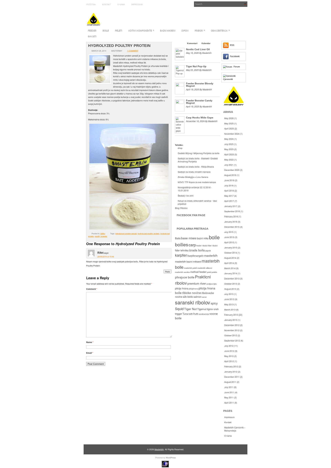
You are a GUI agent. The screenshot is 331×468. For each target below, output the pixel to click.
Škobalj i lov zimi (185, 195)
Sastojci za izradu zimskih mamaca (194, 171)
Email (89, 352)
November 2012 (231, 330)
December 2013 (231, 278)
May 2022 (229, 159)
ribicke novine (191, 292)
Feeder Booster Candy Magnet (199, 101)
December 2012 (231, 325)
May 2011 (229, 397)
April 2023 (229, 154)
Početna (91, 4)
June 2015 (229, 237)
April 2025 (229, 128)
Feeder (92, 30)
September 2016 (232, 211)
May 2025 (229, 123)
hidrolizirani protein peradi (126, 233)
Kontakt (106, 4)
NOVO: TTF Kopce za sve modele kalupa (197, 182)
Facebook (235, 56)
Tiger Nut (190, 309)
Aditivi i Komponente (141, 30)
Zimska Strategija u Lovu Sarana (193, 176)
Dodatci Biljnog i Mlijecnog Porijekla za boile (198, 153)
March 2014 (229, 268)
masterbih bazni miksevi (188, 261)
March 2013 (229, 309)
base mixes (188, 238)
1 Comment (132, 50)
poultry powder (101, 236)
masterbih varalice (182, 272)
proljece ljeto (212, 284)
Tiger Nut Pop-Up (196, 66)
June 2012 (229, 350)
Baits (177, 238)
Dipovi (185, 30)
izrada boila (197, 250)
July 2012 (228, 345)
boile (214, 237)
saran (204, 297)
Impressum (137, 4)
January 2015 (230, 247)
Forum (237, 67)
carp (192, 244)
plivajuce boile (184, 277)
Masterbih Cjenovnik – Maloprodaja (234, 429)
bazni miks (202, 238)
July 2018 (228, 185)
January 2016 (230, 221)
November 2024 (231, 133)
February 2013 (231, 314)
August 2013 (230, 288)
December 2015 (231, 226)
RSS (232, 45)
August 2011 (230, 381)
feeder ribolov (202, 245)
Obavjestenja (220, 30)
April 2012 (229, 361)
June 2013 (229, 299)
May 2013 (229, 304)
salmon (198, 296)
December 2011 (231, 376)
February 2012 (231, 366)
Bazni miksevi (167, 30)
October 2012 (230, 335)
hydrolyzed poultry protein (148, 233)
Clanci (180, 43)
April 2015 (229, 242)
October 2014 (230, 252)
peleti (209, 272)
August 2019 (230, 175)
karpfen (181, 255)
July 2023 (228, 144)
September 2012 (232, 340)
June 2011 (229, 392)
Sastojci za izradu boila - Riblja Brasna (196, 166)
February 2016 (231, 216)
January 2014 (230, 273)
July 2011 (228, 387)
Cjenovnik (228, 79)
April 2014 (229, 262)
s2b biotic (188, 296)
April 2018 (229, 190)
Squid (179, 308)
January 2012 (230, 371)
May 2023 (229, 149)
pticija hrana (181, 288)
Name (89, 342)
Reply (167, 271)
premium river (196, 283)
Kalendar (206, 43)
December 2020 (231, 169)
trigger (178, 313)
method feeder (198, 272)
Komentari (192, 43)
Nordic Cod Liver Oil (198, 49)
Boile (106, 30)
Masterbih (159, 449)
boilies (181, 244)
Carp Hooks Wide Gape (199, 117)
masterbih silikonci (204, 268)
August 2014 (230, 257)
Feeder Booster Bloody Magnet (199, 84)
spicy (214, 303)
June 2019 (229, 180)
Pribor (200, 30)
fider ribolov (213, 245)
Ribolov (184, 208)
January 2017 (230, 206)
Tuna (185, 313)
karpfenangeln (196, 255)
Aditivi (102, 233)
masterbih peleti (190, 268)
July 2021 (228, 164)
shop (180, 148)
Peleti (118, 30)
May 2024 (229, 138)
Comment (91, 288)
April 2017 (229, 200)
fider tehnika (181, 250)
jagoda (208, 250)
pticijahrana (193, 288)
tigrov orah (213, 309)
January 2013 (230, 319)
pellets (214, 272)
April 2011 (229, 402)
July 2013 (228, 294)
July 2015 (228, 231)
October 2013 (230, 283)
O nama (121, 4)
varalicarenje (204, 314)
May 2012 (229, 356)
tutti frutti (193, 313)
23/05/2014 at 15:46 (105, 256)
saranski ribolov (192, 302)
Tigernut (201, 309)
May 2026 (229, 118)
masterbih (211, 255)
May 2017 (229, 195)
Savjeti (92, 36)
